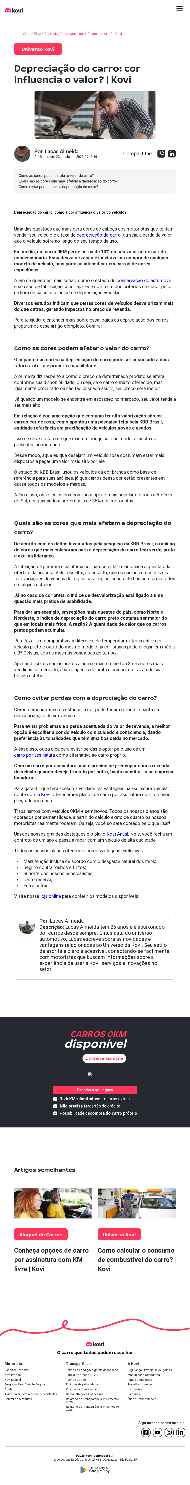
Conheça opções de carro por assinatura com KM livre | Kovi (51, 1260)
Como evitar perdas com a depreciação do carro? (58, 187)
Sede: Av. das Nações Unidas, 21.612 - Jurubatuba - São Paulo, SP (95, 1459)
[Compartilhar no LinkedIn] (172, 154)
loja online (50, 896)
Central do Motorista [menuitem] (18, 1399)
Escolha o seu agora (95, 1090)
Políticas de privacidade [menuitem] (82, 1384)
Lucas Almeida (67, 921)
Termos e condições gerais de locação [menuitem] (92, 1370)
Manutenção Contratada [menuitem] (144, 1375)
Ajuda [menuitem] (9, 1389)
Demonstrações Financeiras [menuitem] (84, 1394)
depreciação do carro (99, 235)
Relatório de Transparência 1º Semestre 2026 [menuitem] (92, 1408)
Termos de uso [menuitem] (76, 1379)
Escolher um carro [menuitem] (17, 1370)
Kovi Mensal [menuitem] (13, 1379)
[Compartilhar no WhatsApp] (161, 154)
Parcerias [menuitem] (134, 1394)
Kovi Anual (117, 834)
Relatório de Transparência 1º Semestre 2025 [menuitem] (92, 1401)
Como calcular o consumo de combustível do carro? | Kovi (137, 1260)
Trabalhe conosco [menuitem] (140, 1384)
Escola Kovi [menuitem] (135, 1389)
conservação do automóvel (144, 280)
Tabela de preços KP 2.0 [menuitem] (82, 1375)
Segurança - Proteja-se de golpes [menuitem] (150, 1370)
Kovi (45, 794)
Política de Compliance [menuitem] (81, 1389)
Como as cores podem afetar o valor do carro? (56, 175)
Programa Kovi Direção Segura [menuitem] (25, 1384)
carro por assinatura (34, 755)
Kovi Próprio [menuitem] (13, 1375)
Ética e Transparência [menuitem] (142, 1399)
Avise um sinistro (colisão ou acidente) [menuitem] (31, 1394)
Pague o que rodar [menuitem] (140, 1379)
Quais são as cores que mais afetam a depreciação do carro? (68, 181)
